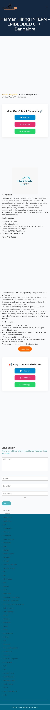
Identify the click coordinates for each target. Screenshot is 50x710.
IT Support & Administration (13, 604)
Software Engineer (10, 659)
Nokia (5, 626)
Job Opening (8, 612)
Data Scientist (8, 539)
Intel (5, 590)
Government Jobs (10, 564)
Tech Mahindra (8, 677)
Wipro (5, 688)
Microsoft (7, 622)
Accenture (7, 510)
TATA (5, 666)
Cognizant (7, 535)
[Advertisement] (25, 68)
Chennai (6, 532)
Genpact (6, 557)
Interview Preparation (11, 597)
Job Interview (8, 608)
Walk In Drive (8, 684)
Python (6, 637)
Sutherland (7, 662)
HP (4, 575)
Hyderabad (7, 579)
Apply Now (25, 349)
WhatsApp (26, 131)
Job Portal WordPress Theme (28, 707)
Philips (5, 630)
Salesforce (7, 651)
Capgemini (7, 528)
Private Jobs (8, 633)
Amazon (6, 514)
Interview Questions (10, 601)
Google (6, 561)
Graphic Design (9, 568)
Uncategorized (9, 680)
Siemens (6, 655)
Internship (7, 593)
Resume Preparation (11, 648)
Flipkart (6, 550)
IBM (4, 583)
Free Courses (8, 554)
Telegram (26, 117)
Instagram (26, 124)
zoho (5, 695)
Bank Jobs (7, 521)
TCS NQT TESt (8, 673)
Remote (6, 644)
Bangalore (13, 95)
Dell (5, 546)
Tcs (4, 669)
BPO (5, 525)
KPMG (5, 615)
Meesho (6, 619)
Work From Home (10, 691)
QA (4, 641)
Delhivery (7, 543)
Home (4, 95)
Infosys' (6, 586)
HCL (5, 572)
